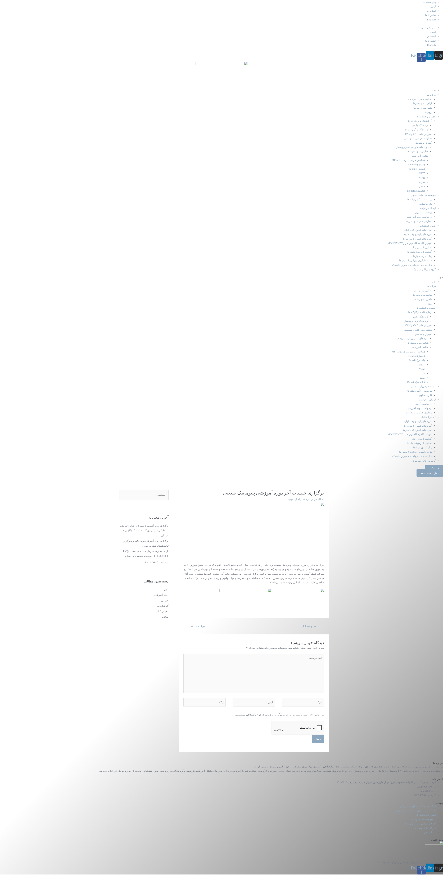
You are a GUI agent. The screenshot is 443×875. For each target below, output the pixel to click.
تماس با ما (430, 15)
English (431, 19)
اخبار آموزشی (293, 499)
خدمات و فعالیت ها (426, 116)
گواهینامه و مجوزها (422, 103)
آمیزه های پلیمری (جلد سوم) (417, 238)
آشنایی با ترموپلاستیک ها (419, 251)
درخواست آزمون (423, 212)
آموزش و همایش (423, 142)
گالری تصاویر (425, 203)
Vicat (422, 177)
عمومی (165, 600)
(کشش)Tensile (417, 168)
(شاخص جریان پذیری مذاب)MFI (408, 160)
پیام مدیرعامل (428, 2)
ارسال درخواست (427, 208)
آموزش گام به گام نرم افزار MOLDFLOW (410, 243)
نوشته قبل (309, 626)
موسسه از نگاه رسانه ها (419, 199)
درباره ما (431, 94)
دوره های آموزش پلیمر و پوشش (412, 147)
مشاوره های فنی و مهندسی (418, 138)
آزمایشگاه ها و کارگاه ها (420, 120)
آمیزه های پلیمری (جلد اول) (418, 230)
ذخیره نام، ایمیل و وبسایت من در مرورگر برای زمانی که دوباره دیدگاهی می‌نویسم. (277, 714)
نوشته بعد (198, 626)
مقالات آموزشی (420, 155)
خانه (433, 90)
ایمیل (433, 6)
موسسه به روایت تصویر (423, 195)
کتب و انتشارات (428, 225)
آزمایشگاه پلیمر (420, 125)
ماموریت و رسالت (422, 107)
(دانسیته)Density (416, 190)
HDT (422, 173)
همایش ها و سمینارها (418, 151)
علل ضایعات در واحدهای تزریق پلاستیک (412, 265)
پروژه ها (428, 112)
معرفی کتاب (162, 611)
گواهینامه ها (163, 605)
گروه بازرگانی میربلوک (424, 269)
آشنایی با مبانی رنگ (422, 247)
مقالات (165, 616)
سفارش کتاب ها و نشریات (418, 221)
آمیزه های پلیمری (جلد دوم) (418, 234)
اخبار (166, 589)
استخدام (431, 10)
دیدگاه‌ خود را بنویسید (313, 499)
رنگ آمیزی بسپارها (422, 256)
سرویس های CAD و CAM (418, 134)
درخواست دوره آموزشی (419, 216)
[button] (221, 277)
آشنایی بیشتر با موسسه (420, 99)
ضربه (422, 182)
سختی (421, 186)
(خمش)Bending (416, 164)
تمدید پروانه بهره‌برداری (157, 561)
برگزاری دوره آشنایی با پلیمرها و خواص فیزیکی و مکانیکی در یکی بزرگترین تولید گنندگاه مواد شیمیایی (144, 530)
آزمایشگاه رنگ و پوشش (416, 129)
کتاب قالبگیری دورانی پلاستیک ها (415, 260)
